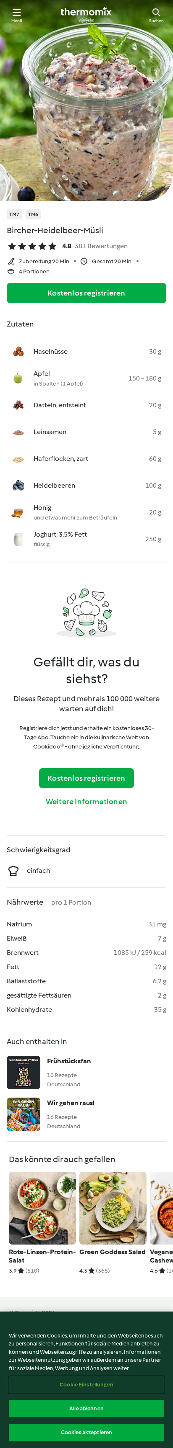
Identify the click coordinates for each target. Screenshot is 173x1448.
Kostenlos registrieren (86, 293)
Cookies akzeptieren (86, 1432)
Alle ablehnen (86, 1408)
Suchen (156, 20)
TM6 (33, 214)
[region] (86, 1380)
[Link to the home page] (86, 15)
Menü (17, 20)
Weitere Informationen (86, 801)
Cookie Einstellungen (86, 1384)
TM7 (14, 214)
